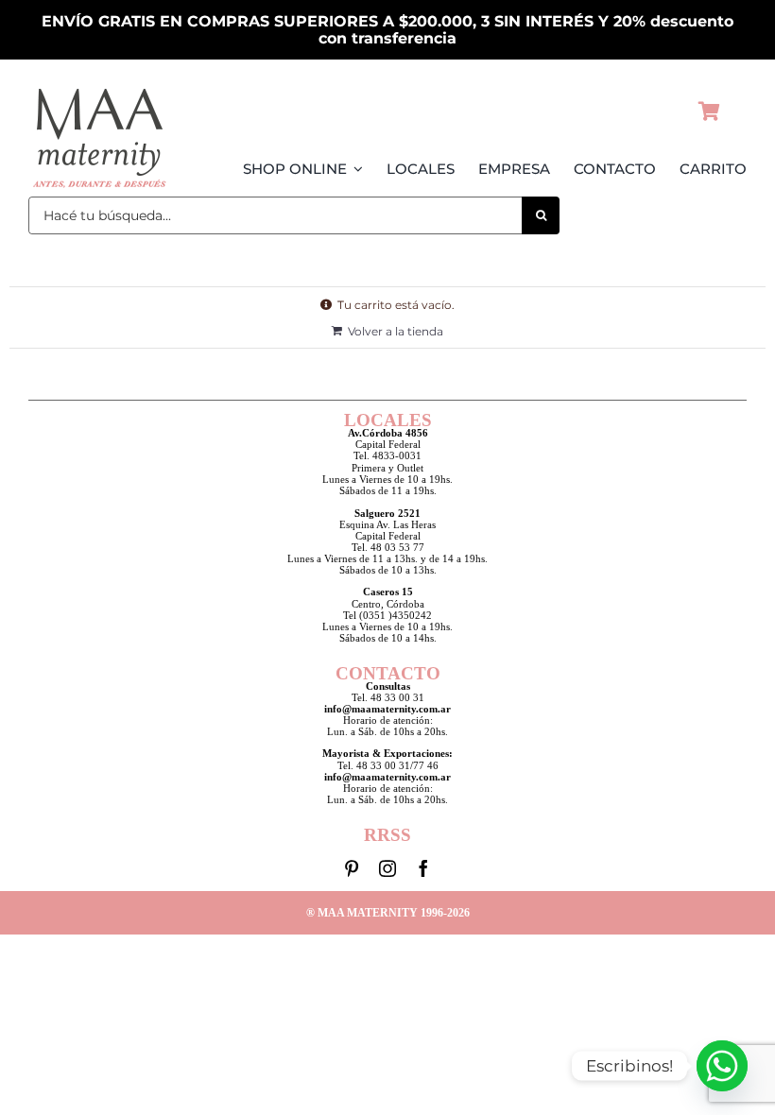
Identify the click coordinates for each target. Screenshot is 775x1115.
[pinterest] (351, 868)
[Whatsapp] (722, 1065)
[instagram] (387, 868)
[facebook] (423, 868)
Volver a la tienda (395, 331)
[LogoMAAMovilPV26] (99, 88)
